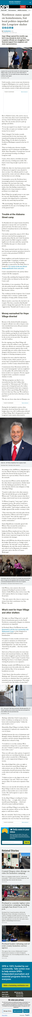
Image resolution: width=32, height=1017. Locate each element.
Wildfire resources (22, 10)
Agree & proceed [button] (18, 1011)
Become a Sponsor (24, 91)
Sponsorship (19, 996)
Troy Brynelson (7, 31)
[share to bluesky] (8, 28)
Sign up (27, 842)
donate (23, 6)
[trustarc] (27, 1015)
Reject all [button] (26, 1011)
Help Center (5, 994)
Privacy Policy (4, 1015)
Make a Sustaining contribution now (16, 985)
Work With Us (5, 996)
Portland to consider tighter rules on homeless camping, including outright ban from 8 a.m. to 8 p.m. (16, 906)
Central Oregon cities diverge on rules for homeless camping (15, 872)
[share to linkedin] (10, 28)
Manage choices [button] (7, 1011)
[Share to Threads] (12, 28)
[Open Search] (27, 6)
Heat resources (12, 10)
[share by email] (3, 28)
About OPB (3, 10)
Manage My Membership (19, 993)
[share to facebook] (5, 28)
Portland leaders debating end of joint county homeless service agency (15, 946)
